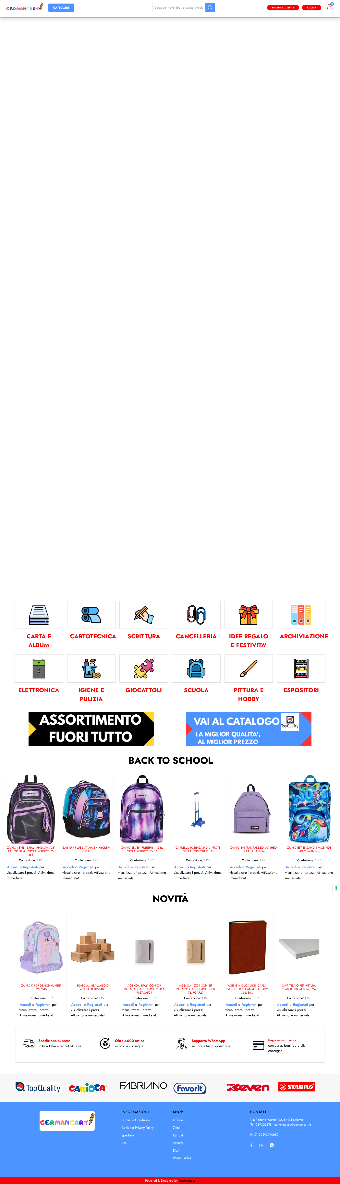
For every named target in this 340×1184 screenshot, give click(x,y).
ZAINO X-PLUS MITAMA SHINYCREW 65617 (86, 849)
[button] (210, 7)
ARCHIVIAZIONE (304, 636)
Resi (124, 1142)
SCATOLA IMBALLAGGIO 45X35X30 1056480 (93, 987)
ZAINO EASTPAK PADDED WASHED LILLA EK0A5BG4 (253, 849)
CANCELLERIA (196, 636)
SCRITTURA (144, 636)
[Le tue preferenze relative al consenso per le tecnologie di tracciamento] (336, 888)
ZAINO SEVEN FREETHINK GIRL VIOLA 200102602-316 (142, 849)
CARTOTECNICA (93, 636)
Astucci (178, 1142)
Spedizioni (128, 1135)
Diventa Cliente (283, 7)
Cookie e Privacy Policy (137, 1127)
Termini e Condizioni (136, 1120)
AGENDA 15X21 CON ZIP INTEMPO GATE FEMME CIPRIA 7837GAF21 (144, 989)
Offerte (178, 1120)
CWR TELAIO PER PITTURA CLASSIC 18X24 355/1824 (299, 987)
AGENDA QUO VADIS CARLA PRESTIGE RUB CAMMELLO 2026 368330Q (247, 989)
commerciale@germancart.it (292, 1124)
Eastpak (178, 1135)
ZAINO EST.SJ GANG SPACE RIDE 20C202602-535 (309, 849)
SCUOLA (196, 690)
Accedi (311, 7)
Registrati (30, 867)
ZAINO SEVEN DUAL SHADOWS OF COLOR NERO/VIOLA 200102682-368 (31, 851)
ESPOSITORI (301, 690)
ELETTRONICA (38, 690)
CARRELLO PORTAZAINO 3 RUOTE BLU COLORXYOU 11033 (198, 849)
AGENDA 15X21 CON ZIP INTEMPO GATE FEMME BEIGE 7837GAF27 (196, 989)
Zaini (176, 1127)
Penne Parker (182, 1158)
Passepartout (186, 1180)
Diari (176, 1150)
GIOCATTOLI (144, 690)
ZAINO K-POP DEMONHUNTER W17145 (41, 987)
